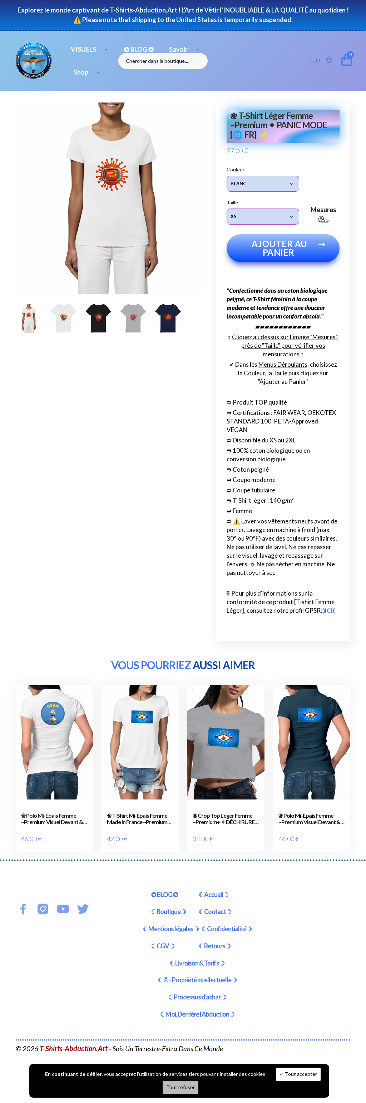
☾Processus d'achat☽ (197, 997)
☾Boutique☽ (168, 912)
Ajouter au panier (288, 248)
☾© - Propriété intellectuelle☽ (197, 980)
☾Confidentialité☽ (227, 929)
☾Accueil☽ (213, 894)
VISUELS (83, 49)
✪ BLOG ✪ (139, 49)
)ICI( (329, 610)
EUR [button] (315, 60)
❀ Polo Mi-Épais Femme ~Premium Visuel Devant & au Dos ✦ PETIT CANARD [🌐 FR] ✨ (52, 818)
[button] (331, 60)
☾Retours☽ (215, 946)
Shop (81, 72)
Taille (232, 202)
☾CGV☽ (162, 946)
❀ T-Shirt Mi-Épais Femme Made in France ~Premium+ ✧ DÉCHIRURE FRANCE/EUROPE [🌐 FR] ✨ (138, 818)
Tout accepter (300, 1074)
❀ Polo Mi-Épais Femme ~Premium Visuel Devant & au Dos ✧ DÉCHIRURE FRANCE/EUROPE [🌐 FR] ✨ (309, 818)
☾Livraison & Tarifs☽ (197, 963)
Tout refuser (180, 1087)
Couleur (235, 169)
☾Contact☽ (215, 912)
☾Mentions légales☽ (171, 929)
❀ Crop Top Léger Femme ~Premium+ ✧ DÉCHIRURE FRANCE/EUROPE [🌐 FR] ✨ (223, 818)
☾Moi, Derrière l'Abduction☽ (197, 1014)
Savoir (178, 49)
